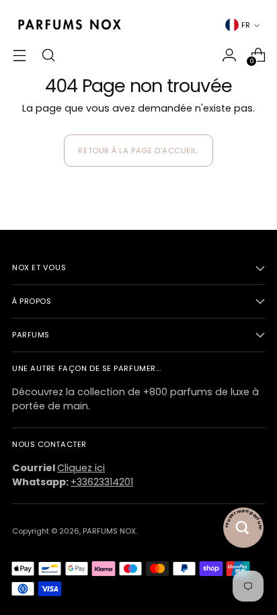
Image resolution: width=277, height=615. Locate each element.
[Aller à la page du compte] (229, 55)
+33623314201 (102, 482)
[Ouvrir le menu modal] (19, 55)
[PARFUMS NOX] (69, 25)
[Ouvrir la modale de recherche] (48, 55)
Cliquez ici (81, 468)
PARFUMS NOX (109, 531)
